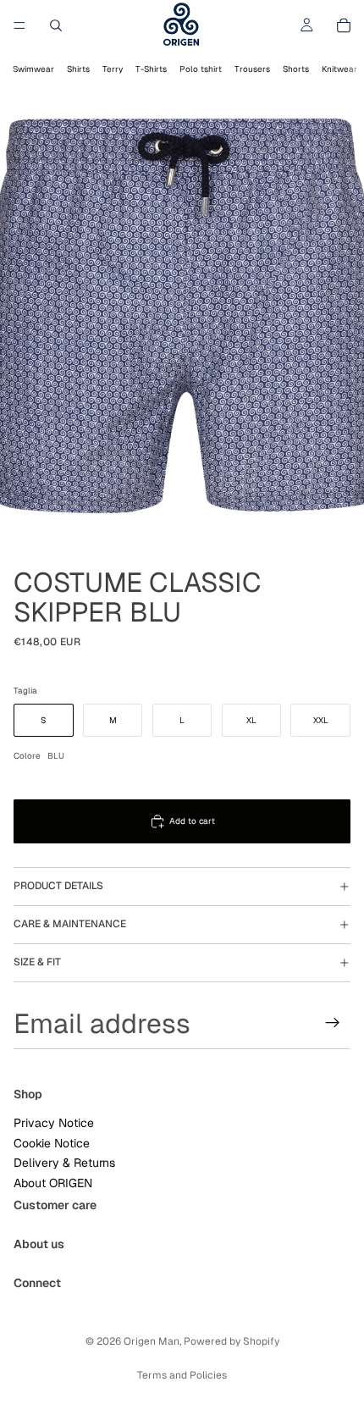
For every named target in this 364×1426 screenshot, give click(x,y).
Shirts (78, 69)
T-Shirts (151, 69)
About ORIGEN (53, 1182)
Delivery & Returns (64, 1162)
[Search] (55, 25)
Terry (112, 69)
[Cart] (343, 25)
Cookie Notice (52, 1143)
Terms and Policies (182, 1375)
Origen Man (151, 1341)
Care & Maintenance (70, 924)
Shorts (296, 69)
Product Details (58, 886)
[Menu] (19, 25)
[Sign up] (332, 1023)
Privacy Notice (54, 1122)
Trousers (252, 69)
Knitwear (339, 69)
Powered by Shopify (231, 1341)
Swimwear (33, 69)
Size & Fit (37, 962)
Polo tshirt (200, 69)
